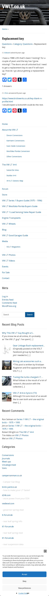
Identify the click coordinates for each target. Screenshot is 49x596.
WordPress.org (9, 306)
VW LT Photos (8, 255)
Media (5, 241)
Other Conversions (14, 156)
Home (4, 29)
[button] (45, 551)
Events (5, 266)
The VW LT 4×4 (9, 164)
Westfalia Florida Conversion (18, 151)
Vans (4, 468)
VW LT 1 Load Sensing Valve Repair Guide (21, 212)
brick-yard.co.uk (9, 487)
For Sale (6, 272)
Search (44, 21)
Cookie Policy (23, 593)
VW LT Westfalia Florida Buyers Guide (19, 206)
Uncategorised (9, 464)
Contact (5, 278)
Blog (4, 229)
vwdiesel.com (8, 503)
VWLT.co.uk (13, 7)
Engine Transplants (11, 218)
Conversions (8, 455)
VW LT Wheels (9, 223)
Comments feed (9, 302)
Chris (6, 93)
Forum (5, 189)
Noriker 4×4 (11, 175)
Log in (5, 296)
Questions (7, 44)
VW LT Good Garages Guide (15, 235)
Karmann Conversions (15, 140)
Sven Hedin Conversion (16, 146)
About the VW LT (10, 129)
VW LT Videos (8, 260)
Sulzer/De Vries (13, 170)
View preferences (24, 588)
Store (4, 194)
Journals (6, 458)
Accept (24, 574)
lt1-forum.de (8, 526)
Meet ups (6, 461)
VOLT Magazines (13, 247)
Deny (24, 581)
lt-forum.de (7, 515)
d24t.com (6, 495)
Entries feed (7, 299)
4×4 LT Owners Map (15, 181)
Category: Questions (23, 44)
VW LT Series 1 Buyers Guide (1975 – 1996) (22, 200)
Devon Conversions (14, 135)
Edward (7, 53)
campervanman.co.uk (12, 475)
